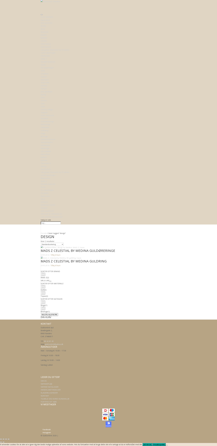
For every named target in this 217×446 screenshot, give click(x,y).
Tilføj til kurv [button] (55, 255)
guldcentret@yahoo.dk (54, 344)
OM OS (44, 381)
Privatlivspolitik (159, 444)
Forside (44, 233)
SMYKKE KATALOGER (49, 387)
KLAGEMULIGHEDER (49, 393)
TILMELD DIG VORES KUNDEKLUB (55, 399)
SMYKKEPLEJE (46, 384)
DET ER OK (147, 444)
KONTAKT (45, 396)
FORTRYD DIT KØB (49, 402)
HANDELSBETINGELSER (51, 390)
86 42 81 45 (49, 341)
